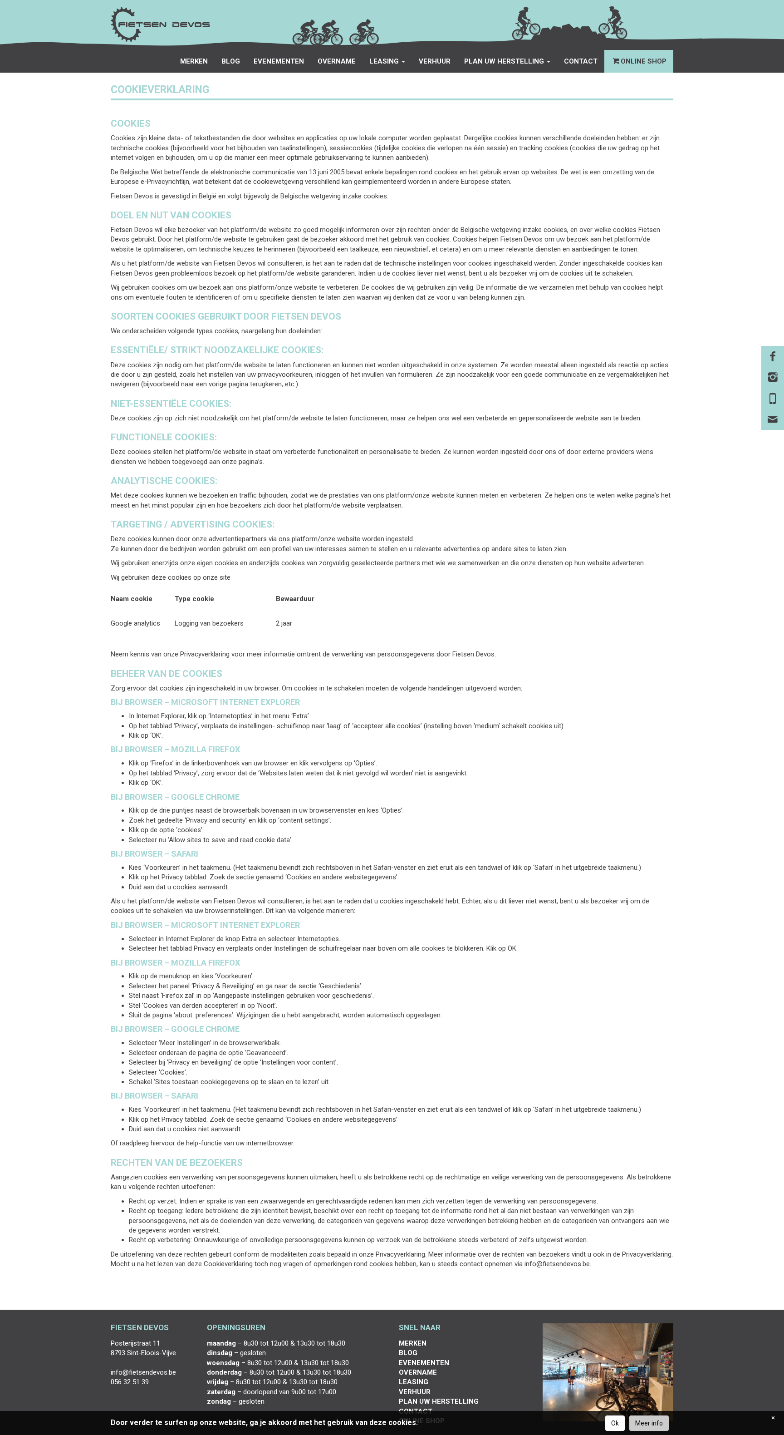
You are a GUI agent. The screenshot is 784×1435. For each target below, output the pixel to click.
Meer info (649, 1423)
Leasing (413, 1382)
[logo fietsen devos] (160, 24)
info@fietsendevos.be (557, 1264)
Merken (194, 61)
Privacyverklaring (205, 654)
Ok (615, 1423)
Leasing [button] (385, 61)
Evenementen (279, 61)
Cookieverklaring (228, 1264)
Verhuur (435, 61)
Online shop (643, 61)
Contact (581, 61)
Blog (230, 61)
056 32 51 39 (130, 1382)
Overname (337, 61)
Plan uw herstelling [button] (505, 61)
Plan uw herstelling (439, 1401)
